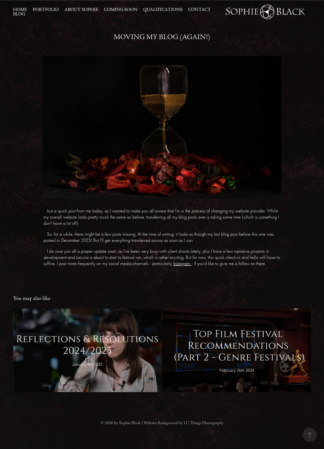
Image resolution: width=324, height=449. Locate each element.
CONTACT (199, 9)
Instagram (182, 263)
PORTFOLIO (46, 9)
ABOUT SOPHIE (81, 9)
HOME (20, 9)
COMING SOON (121, 9)
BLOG (19, 14)
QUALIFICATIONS (162, 9)
